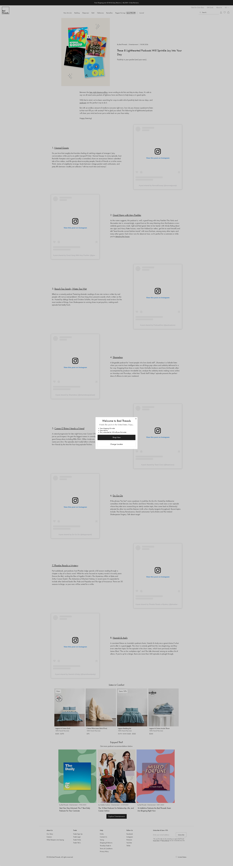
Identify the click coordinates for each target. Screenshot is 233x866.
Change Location (116, 444)
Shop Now (116, 437)
